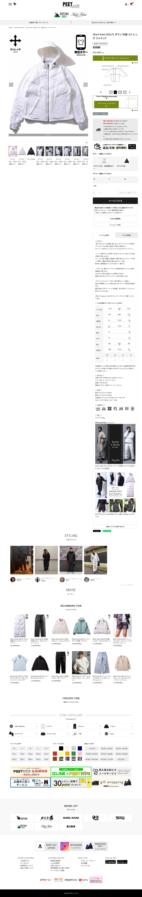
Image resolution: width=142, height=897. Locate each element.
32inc (46, 754)
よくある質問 (55, 863)
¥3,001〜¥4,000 (121, 748)
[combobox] (115, 92)
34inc (14, 759)
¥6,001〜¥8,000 (121, 754)
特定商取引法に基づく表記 (60, 868)
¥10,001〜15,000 (107, 759)
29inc (30, 754)
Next (85, 85)
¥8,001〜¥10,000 (92, 759)
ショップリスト (85, 865)
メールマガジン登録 (57, 870)
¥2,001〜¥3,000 (106, 748)
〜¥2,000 (92, 748)
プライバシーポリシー (88, 860)
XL (46, 748)
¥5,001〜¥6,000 (106, 754)
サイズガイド (24, 863)
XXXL (22, 754)
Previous (11, 85)
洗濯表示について (26, 865)
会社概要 (84, 863)
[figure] (101, 92)
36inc (22, 759)
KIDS (46, 759)
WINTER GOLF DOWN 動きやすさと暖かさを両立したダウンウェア (115, 515)
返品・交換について (27, 868)
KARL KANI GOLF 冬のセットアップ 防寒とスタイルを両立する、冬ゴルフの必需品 (115, 467)
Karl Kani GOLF (19, 27)
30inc (38, 754)
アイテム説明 (104, 235)
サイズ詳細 (126, 235)
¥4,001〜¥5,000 (92, 754)
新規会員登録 (55, 860)
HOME (10, 27)
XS (14, 748)
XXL (14, 754)
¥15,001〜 (121, 759)
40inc (38, 759)
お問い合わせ (55, 865)
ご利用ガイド (24, 860)
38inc (30, 759)
